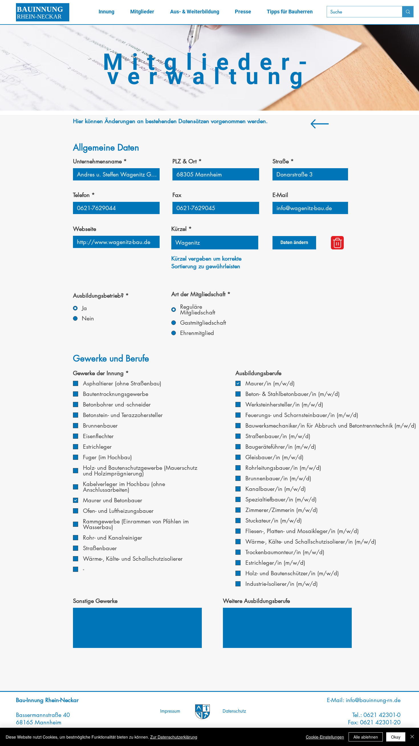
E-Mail (280, 195)
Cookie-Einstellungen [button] (325, 737)
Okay (395, 737)
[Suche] (407, 11)
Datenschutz (234, 711)
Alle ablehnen (365, 737)
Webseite (84, 229)
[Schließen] (412, 736)
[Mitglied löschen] (337, 242)
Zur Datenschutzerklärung (173, 737)
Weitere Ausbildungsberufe (256, 601)
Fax (176, 195)
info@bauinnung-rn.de (373, 700)
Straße (280, 161)
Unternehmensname (97, 161)
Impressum (170, 711)
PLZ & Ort (184, 161)
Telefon (81, 195)
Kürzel (179, 229)
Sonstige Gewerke (95, 601)
